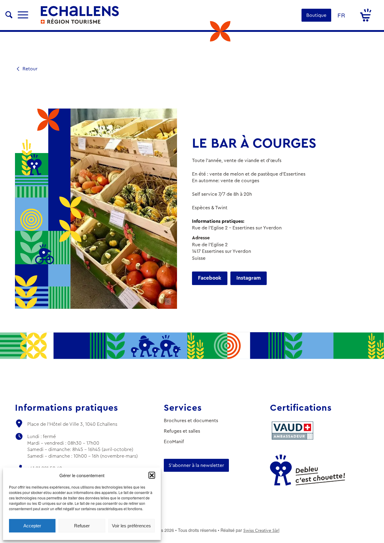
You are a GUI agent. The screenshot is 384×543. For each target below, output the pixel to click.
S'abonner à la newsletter (196, 465)
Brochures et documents (191, 420)
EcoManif (174, 441)
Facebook (209, 278)
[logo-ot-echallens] (80, 15)
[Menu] (23, 15)
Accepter (32, 525)
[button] (152, 475)
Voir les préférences (131, 525)
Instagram (248, 278)
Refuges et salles (182, 431)
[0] (366, 15)
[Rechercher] (9, 15)
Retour (29, 68)
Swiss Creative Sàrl (261, 530)
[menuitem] (9, 15)
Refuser (82, 525)
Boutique (316, 15)
